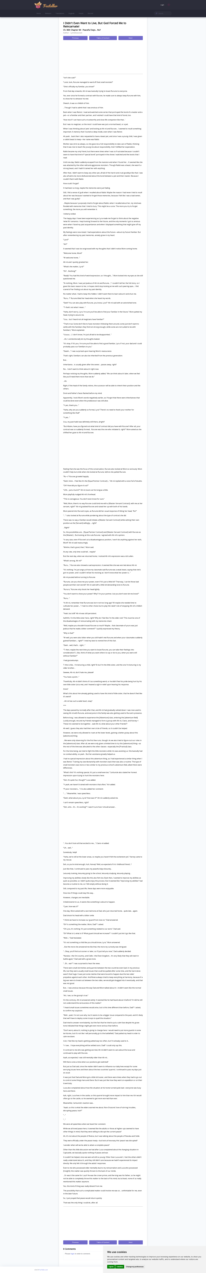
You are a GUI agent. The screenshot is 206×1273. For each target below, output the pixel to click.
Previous (75, 38)
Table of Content (102, 38)
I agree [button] (111, 1267)
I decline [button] (120, 1267)
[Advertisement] (103, 57)
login (72, 1254)
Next (131, 38)
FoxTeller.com (43, 1270)
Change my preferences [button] (135, 1267)
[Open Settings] (168, 5)
